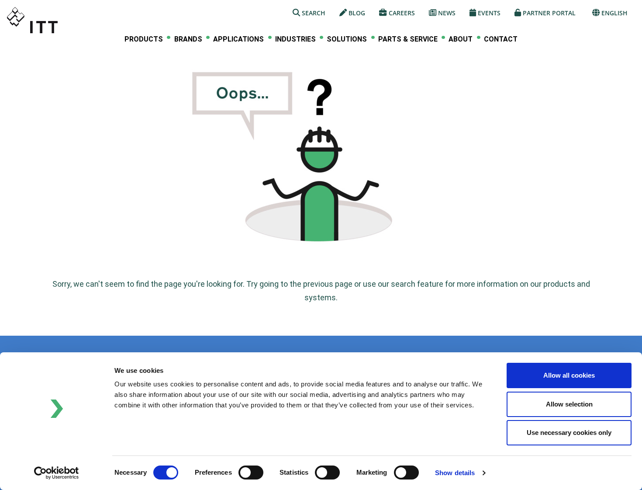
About (461, 39)
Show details (455, 472)
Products (143, 39)
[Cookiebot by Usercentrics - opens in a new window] (56, 473)
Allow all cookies (569, 375)
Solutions (347, 39)
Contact (501, 39)
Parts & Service (408, 39)
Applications (238, 39)
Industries (295, 39)
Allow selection (569, 404)
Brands (188, 39)
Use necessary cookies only (569, 432)
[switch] (250, 473)
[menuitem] (143, 39)
